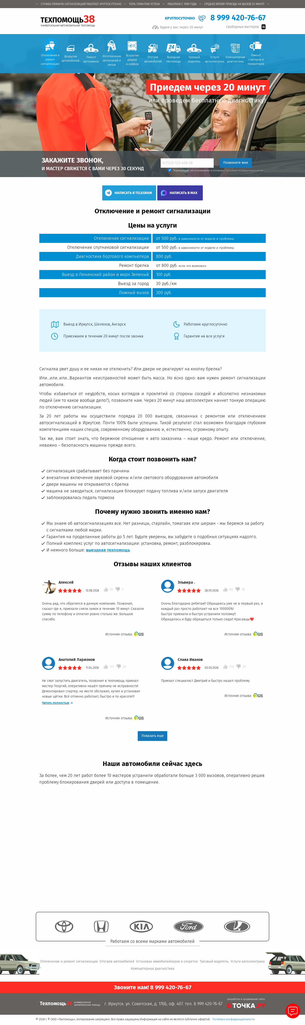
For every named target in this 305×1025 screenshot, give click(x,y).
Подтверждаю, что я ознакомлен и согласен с (218, 170)
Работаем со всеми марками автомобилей (152, 941)
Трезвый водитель (214, 961)
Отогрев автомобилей (117, 961)
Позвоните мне (235, 163)
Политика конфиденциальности (233, 1019)
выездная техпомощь (108, 550)
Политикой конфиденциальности (244, 170)
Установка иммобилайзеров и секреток (167, 961)
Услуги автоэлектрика (247, 961)
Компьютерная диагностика (152, 969)
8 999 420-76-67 (238, 17)
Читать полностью (57, 703)
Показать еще (153, 736)
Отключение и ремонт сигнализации (69, 961)
